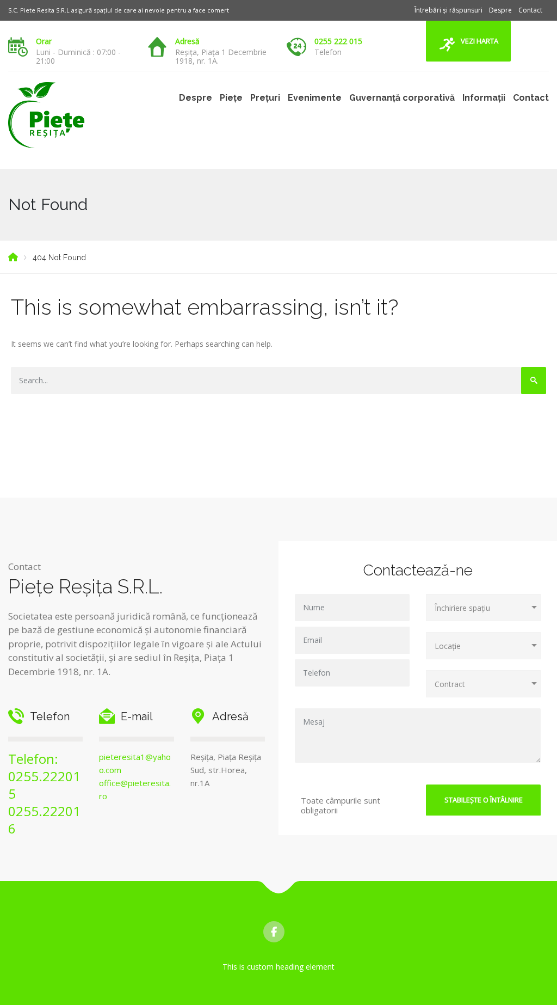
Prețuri (265, 98)
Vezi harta (479, 41)
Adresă (187, 41)
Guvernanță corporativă (402, 98)
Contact (530, 10)
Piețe (231, 98)
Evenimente (315, 98)
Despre (500, 10)
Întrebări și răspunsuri (448, 10)
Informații (483, 98)
